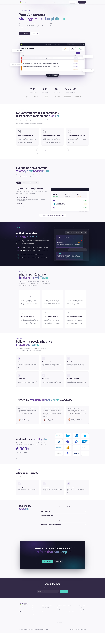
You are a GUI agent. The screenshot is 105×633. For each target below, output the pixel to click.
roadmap (23, 199)
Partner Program (71, 609)
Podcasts (59, 611)
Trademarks (77, 629)
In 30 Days (55, 75)
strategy (34, 139)
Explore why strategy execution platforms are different (52, 215)
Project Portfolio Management (47, 613)
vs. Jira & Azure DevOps (82, 609)
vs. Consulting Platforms (82, 611)
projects (34, 138)
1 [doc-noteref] (57, 112)
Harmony (18, 240)
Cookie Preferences (83, 629)
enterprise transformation (38, 120)
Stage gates (45, 138)
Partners (58, 2)
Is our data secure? (45, 528)
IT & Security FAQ (71, 611)
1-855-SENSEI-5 (23, 607)
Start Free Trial (82, 2)
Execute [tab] (30, 182)
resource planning (24, 301)
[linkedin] (20, 612)
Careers (69, 607)
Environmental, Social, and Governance (48, 620)
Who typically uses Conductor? (47, 515)
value (76, 364)
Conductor (18, 175)
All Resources (59, 622)
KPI (54, 138)
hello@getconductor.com (24, 608)
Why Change (52, 2)
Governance (59, 141)
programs (28, 199)
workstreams (32, 199)
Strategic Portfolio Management (47, 607)
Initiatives (20, 138)
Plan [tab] (19, 182)
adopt (56, 323)
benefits (73, 139)
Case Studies (59, 609)
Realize (33, 611)
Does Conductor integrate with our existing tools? (52, 520)
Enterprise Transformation (46, 609)
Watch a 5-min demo (25, 37)
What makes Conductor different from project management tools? (55, 506)
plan (21, 121)
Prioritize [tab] (24, 182)
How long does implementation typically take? (51, 524)
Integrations (34, 613)
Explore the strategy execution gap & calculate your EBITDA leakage (52, 150)
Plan (33, 605)
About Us (69, 605)
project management (31, 281)
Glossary (58, 620)
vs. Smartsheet (80, 607)
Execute (33, 609)
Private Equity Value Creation (47, 605)
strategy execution (35, 283)
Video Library (59, 618)
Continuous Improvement (46, 618)
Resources (64, 2)
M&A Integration (45, 611)
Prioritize (33, 607)
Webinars (59, 613)
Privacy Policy (72, 629)
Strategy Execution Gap (61, 605)
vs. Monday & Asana (81, 605)
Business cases (70, 138)
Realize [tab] (36, 182)
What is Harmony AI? (45, 511)
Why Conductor (45, 2)
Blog (58, 607)
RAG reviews (49, 138)
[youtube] (23, 612)
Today (49, 75)
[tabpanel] (52, 199)
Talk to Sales (72, 2)
